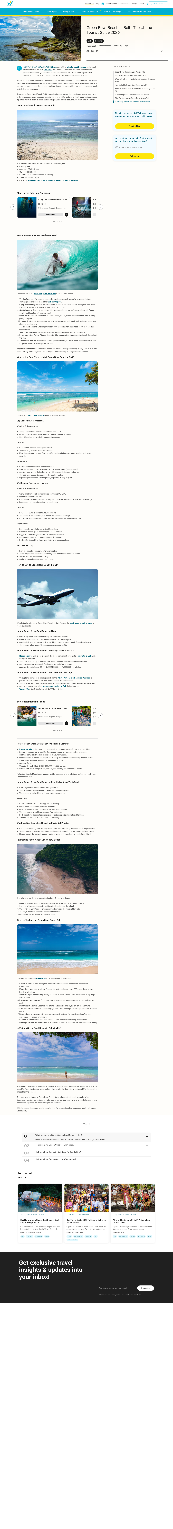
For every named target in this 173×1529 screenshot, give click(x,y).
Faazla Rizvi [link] (79, 1233)
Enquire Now (134, 126)
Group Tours (68, 11)
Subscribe (134, 156)
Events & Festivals (90, 11)
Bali (89, 41)
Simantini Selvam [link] (34, 1233)
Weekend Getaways (112, 11)
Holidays (98, 41)
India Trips (51, 11)
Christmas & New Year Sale (139, 11)
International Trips (31, 11)
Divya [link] (126, 46)
